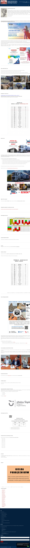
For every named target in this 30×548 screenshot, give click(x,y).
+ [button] (23, 2)
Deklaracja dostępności (4, 514)
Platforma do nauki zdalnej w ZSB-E (6, 522)
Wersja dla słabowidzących (23, 1)
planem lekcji (9, 375)
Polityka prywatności (4, 516)
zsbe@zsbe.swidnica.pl (4, 526)
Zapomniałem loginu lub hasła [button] (4, 543)
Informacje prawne (4, 515)
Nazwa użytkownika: (3, 536)
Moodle (2, 521)
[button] (25, 2)
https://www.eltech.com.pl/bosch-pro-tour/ (13, 168)
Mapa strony (3, 519)
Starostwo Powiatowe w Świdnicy (5, 520)
